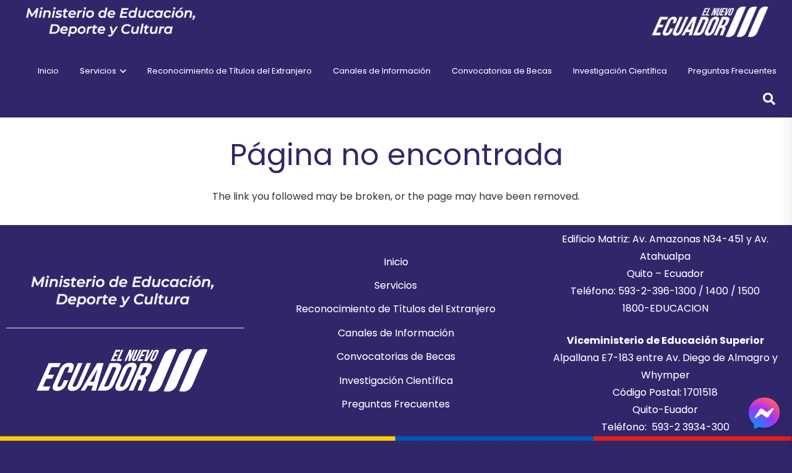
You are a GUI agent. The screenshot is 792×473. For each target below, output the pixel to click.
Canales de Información (396, 333)
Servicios (395, 285)
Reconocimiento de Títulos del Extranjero (396, 309)
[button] (121, 71)
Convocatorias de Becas (396, 356)
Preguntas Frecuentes (396, 404)
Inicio (396, 262)
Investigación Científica (396, 380)
